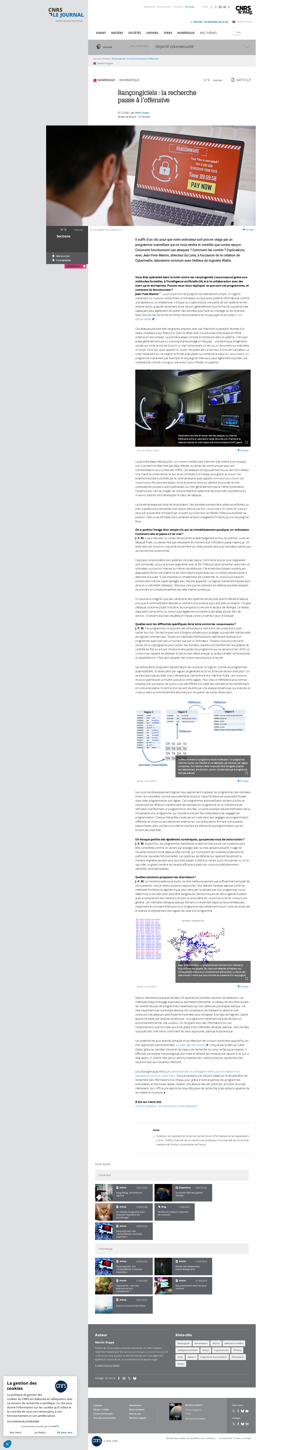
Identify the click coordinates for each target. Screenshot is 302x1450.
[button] (7, 1444)
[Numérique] (104, 1192)
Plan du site (135, 1413)
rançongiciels (184, 1343)
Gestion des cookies (176, 1438)
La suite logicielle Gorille (192, 1045)
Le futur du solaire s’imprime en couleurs (173, 1213)
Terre (168, 33)
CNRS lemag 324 (193, 1409)
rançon (205, 1350)
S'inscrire (178, 6)
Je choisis (40, 1432)
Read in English (105, 63)
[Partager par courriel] (125, 1378)
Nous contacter (137, 1409)
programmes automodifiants (213, 1357)
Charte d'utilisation (103, 1413)
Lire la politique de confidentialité (23, 1421)
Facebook (216, 7)
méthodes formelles (234, 1343)
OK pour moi (64, 1432)
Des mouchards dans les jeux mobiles (190, 1287)
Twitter (211, 7)
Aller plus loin (63, 256)
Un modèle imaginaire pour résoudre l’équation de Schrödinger (130, 1215)
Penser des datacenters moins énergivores (187, 1268)
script (180, 1357)
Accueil (96, 58)
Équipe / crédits (101, 1409)
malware (192, 1357)
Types (238, 32)
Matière (117, 33)
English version (244, 21)
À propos (97, 1405)
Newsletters (135, 1405)
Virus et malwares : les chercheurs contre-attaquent (166, 1106)
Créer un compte (243, 1438)
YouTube (224, 7)
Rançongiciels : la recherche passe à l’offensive (135, 58)
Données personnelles (104, 1417)
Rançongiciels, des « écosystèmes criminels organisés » (129, 1234)
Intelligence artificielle (187, 1350)
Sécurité (216, 1343)
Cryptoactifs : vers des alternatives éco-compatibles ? (127, 1288)
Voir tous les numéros (195, 1418)
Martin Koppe (142, 112)
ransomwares (201, 1343)
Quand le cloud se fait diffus (130, 1305)
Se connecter (163, 6)
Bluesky (220, 7)
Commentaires (63, 260)
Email (247, 1424)
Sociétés (134, 33)
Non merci (16, 1432)
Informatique (129, 80)
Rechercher (149, 6)
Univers (152, 33)
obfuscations (238, 1357)
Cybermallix (168, 1075)
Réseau (181, 1363)
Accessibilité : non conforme (201, 1438)
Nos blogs (190, 6)
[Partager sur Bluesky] (243, 1424)
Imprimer (78, 229)
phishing (237, 1350)
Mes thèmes (208, 33)
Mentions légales (137, 1417)
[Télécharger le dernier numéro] (175, 1411)
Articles (106, 58)
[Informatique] (104, 1266)
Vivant (101, 33)
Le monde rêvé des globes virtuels (189, 1194)
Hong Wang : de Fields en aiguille (129, 1194)
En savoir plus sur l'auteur (107, 1365)
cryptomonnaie (221, 1350)
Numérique (186, 33)
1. (154, 1136)
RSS (228, 7)
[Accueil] (66, 13)
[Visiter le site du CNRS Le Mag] (244, 11)
